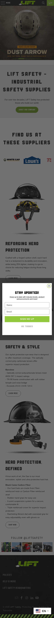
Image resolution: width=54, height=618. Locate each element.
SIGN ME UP (27, 318)
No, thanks (27, 327)
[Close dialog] (49, 286)
